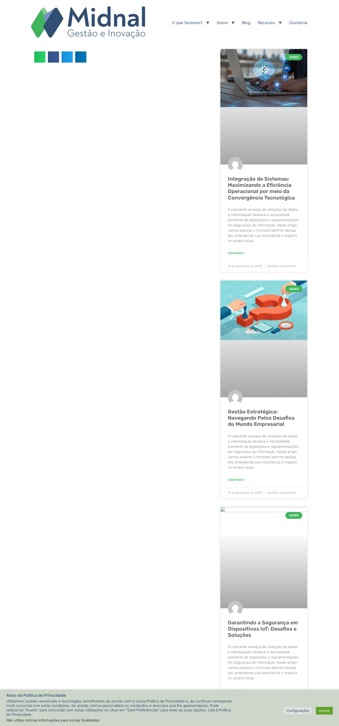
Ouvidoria (298, 22)
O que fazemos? (187, 22)
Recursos (266, 22)
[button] (39, 57)
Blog (246, 22)
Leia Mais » (236, 253)
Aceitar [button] (324, 711)
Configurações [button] (298, 711)
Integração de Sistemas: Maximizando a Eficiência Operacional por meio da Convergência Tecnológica (261, 188)
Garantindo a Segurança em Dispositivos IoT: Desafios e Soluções (263, 628)
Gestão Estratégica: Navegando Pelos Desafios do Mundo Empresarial (261, 417)
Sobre (222, 22)
